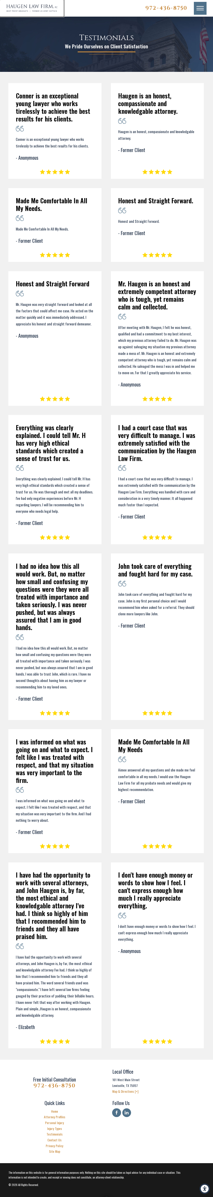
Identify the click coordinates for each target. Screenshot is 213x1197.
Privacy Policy (54, 1145)
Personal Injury (54, 1122)
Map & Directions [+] (125, 1091)
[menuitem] (55, 1111)
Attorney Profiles (54, 1117)
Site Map (54, 1151)
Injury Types (54, 1128)
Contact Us (54, 1140)
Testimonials (55, 1134)
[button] (204, 1189)
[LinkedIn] (126, 1112)
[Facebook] (116, 1112)
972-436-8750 (166, 8)
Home (54, 1111)
